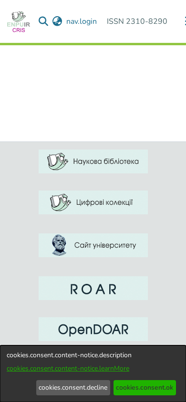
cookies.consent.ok (144, 387)
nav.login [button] (82, 21)
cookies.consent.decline (73, 387)
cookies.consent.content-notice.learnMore (68, 368)
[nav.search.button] (44, 21)
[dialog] (93, 373)
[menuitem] (57, 21)
